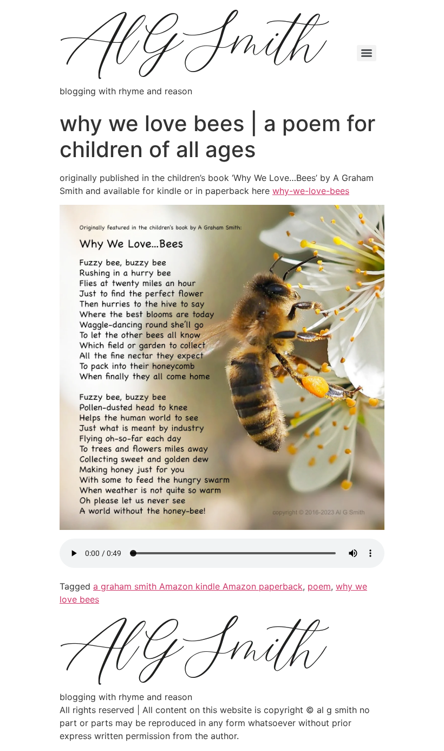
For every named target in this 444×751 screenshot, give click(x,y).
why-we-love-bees (310, 190)
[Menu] (366, 53)
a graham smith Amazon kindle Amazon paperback (198, 586)
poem (319, 586)
